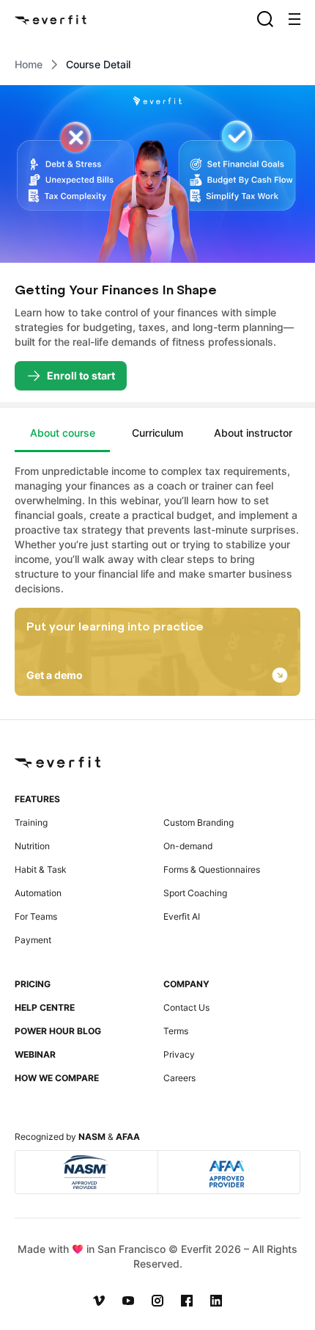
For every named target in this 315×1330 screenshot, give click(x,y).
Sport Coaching (195, 892)
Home (28, 64)
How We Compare (57, 1077)
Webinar (35, 1054)
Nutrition (32, 845)
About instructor (253, 432)
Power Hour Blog (58, 1030)
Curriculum (157, 432)
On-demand (187, 845)
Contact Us (186, 1007)
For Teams (36, 916)
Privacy (179, 1054)
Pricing (33, 983)
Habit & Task (41, 869)
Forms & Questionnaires (211, 869)
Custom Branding (198, 822)
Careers (179, 1077)
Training (31, 822)
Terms (175, 1030)
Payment (33, 939)
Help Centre (45, 1007)
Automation (38, 892)
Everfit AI (181, 916)
